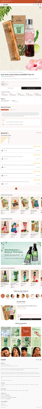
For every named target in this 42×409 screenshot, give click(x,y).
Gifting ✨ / (4, 72)
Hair (11, 384)
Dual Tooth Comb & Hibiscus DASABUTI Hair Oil (16, 72)
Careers (19, 390)
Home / (2, 72)
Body (16, 384)
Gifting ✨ (32, 384)
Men (29, 384)
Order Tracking (8, 390)
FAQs (2, 390)
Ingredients (2, 386)
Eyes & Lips (19, 384)
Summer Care (8, 384)
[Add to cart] (9, 197)
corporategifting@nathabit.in (12, 397)
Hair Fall (26, 384)
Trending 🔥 (2, 384)
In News (23, 390)
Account (13, 390)
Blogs (16, 390)
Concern (36, 384)
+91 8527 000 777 (7, 394)
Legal (4, 390)
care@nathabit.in (8, 398)
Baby (23, 384)
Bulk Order (26, 390)
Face (13, 384)
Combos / (8, 72)
